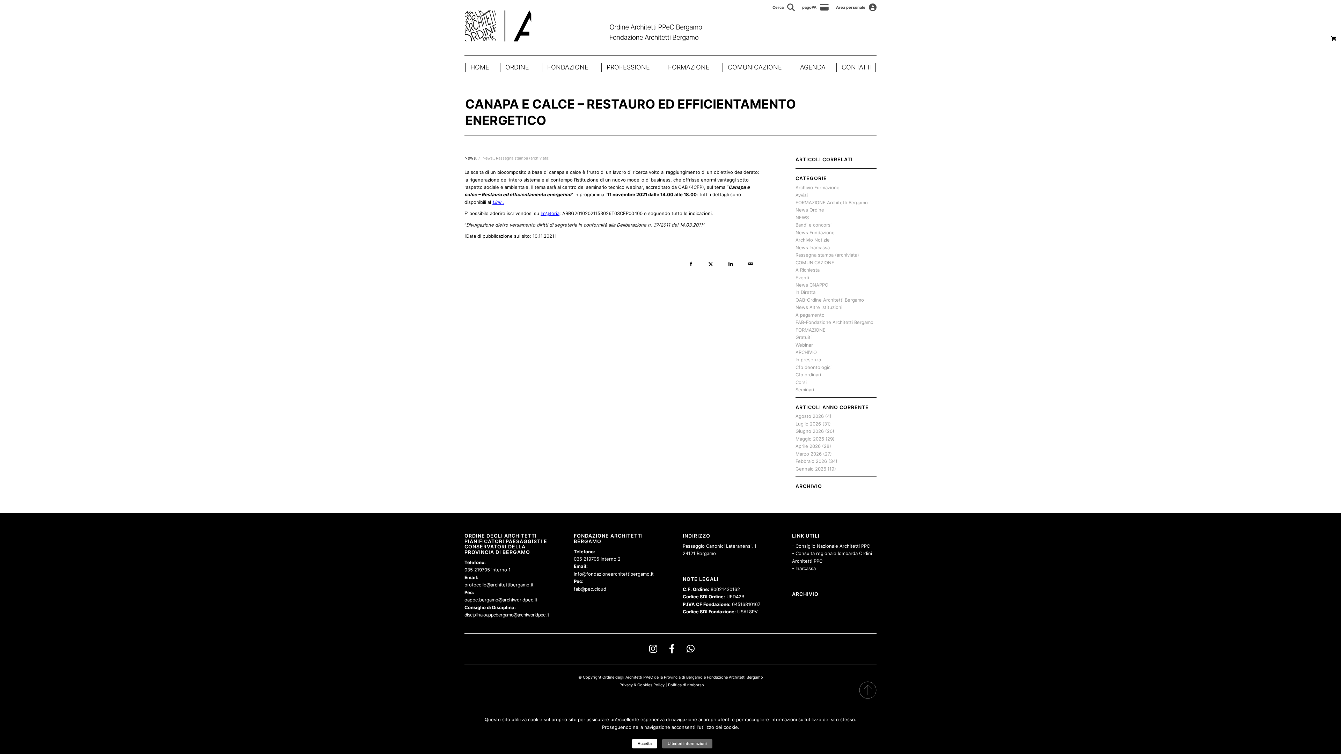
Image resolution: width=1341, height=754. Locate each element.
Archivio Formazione (818, 187)
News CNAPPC (812, 285)
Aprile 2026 (808, 446)
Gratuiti (804, 337)
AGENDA (813, 67)
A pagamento (810, 315)
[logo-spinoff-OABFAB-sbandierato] (592, 26)
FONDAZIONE (567, 67)
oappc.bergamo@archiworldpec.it (500, 600)
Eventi (802, 277)
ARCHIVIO (806, 352)
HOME (479, 67)
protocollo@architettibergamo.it (499, 584)
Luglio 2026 (808, 424)
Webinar (804, 345)
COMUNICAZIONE (755, 67)
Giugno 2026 (810, 431)
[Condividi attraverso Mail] (750, 264)
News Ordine (810, 210)
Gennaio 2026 (811, 469)
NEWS (802, 217)
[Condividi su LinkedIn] (730, 264)
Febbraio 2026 (811, 461)
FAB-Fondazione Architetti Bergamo (834, 322)
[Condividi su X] (710, 264)
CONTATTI (857, 67)
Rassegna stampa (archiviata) (523, 158)
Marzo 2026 (809, 454)
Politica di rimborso (686, 684)
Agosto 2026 (810, 416)
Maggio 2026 (810, 439)
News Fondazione (815, 232)
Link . (498, 202)
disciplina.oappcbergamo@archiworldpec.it (506, 615)
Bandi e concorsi (813, 225)
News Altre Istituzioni (819, 307)
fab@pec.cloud (590, 589)
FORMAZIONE (689, 67)
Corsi (801, 382)
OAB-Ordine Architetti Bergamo (830, 300)
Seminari (805, 389)
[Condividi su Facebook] (691, 264)
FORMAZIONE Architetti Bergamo (832, 202)
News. (488, 158)
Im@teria (550, 213)
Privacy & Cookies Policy (642, 684)
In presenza (808, 359)
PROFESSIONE (628, 67)
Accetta (645, 743)
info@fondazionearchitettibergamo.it (614, 574)
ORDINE (517, 67)
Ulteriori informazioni (687, 743)
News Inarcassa (813, 247)
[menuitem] (784, 7)
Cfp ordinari (808, 374)
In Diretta (805, 292)
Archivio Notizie (813, 240)
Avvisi (802, 195)
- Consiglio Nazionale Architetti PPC (831, 546)
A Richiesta (808, 270)
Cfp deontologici (813, 367)
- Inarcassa (804, 568)
